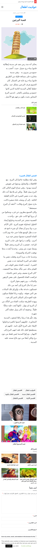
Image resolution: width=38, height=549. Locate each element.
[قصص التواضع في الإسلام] (31, 118)
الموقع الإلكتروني (32, 529)
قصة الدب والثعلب (20, 108)
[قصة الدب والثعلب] (31, 110)
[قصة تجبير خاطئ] (28, 458)
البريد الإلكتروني (32, 522)
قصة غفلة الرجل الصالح (19, 124)
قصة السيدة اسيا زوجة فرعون (25, 1)
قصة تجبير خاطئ (32, 465)
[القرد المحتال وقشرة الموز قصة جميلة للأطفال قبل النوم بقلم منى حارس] (28, 473)
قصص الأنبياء (30, 398)
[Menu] (2, 8)
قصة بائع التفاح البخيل (12, 465)
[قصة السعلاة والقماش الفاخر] (9, 473)
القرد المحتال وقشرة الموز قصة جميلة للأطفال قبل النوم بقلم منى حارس (28, 481)
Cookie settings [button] (26, 546)
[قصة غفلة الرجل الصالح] (31, 126)
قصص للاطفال (17, 398)
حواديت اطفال (29, 390)
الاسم (35, 516)
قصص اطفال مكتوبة (11, 394)
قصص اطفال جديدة (28, 394)
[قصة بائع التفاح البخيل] (9, 458)
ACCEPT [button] (9, 546)
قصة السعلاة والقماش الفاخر (10, 479)
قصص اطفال (17, 390)
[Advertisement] (19, 30)
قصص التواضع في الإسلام (18, 116)
